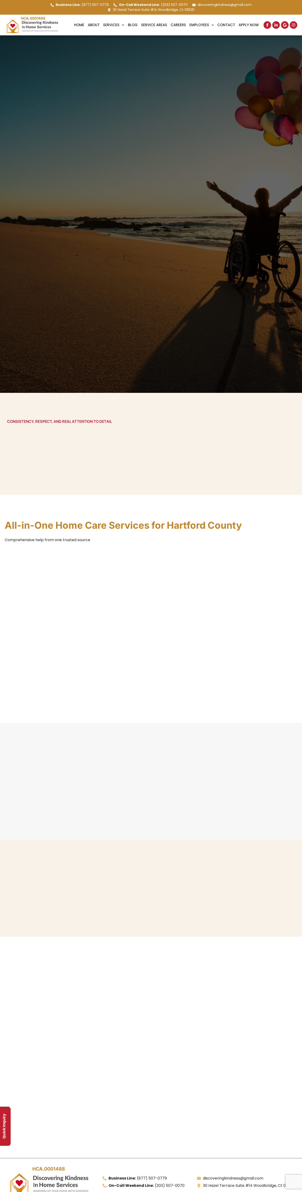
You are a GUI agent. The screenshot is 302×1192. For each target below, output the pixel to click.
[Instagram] (293, 25)
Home (79, 24)
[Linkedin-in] (276, 25)
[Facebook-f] (267, 25)
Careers (178, 24)
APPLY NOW (249, 24)
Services (111, 24)
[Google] (285, 25)
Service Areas (154, 24)
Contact (226, 24)
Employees (199, 24)
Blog (133, 24)
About (94, 24)
